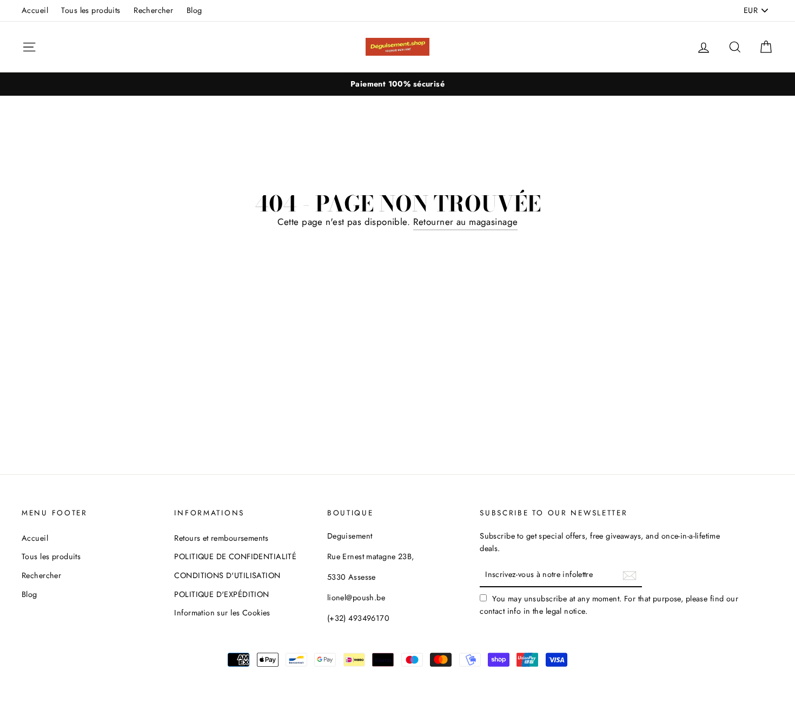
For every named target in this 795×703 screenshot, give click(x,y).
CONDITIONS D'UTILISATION (227, 575)
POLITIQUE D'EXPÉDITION (221, 594)
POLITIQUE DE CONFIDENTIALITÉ (235, 556)
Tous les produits (90, 10)
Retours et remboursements (221, 538)
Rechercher (153, 10)
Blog (194, 10)
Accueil (35, 10)
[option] (397, 84)
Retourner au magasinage (465, 221)
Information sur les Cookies (222, 612)
